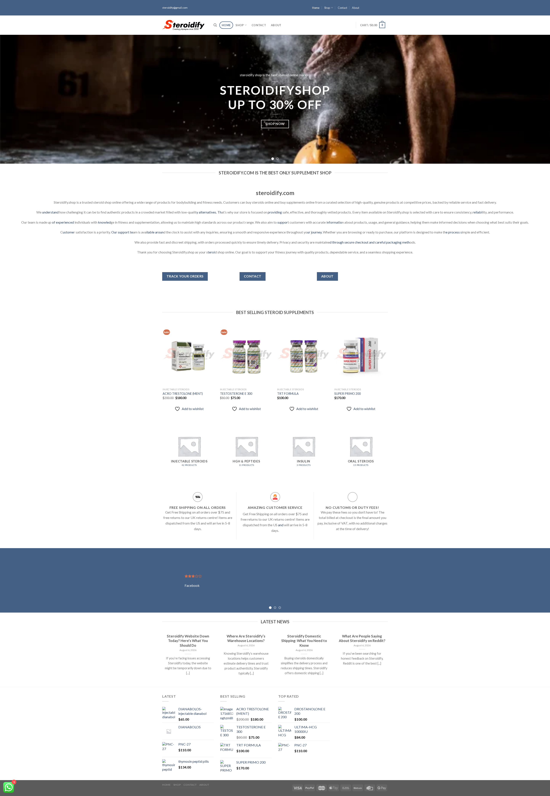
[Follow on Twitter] (385, 10)
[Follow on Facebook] (385, 2)
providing (274, 212)
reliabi (477, 212)
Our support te (122, 232)
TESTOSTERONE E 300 (236, 393)
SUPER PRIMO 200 (347, 393)
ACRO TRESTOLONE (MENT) (183, 393)
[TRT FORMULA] (303, 354)
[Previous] (16, 99)
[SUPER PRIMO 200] (360, 354)
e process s (454, 232)
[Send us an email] (385, 13)
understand (50, 212)
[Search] (215, 25)
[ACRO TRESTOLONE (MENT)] (189, 354)
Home (315, 7)
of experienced (63, 222)
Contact (342, 7)
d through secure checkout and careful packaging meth (370, 242)
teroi (211, 252)
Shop (327, 7)
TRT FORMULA (288, 393)
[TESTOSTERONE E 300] (246, 354)
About (355, 7)
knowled (104, 222)
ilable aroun (154, 232)
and (280, 525)
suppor (282, 222)
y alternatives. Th (209, 212)
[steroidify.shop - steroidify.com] (183, 25)
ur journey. (314, 232)
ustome (68, 232)
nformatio (334, 222)
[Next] (534, 99)
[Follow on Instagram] (385, 6)
